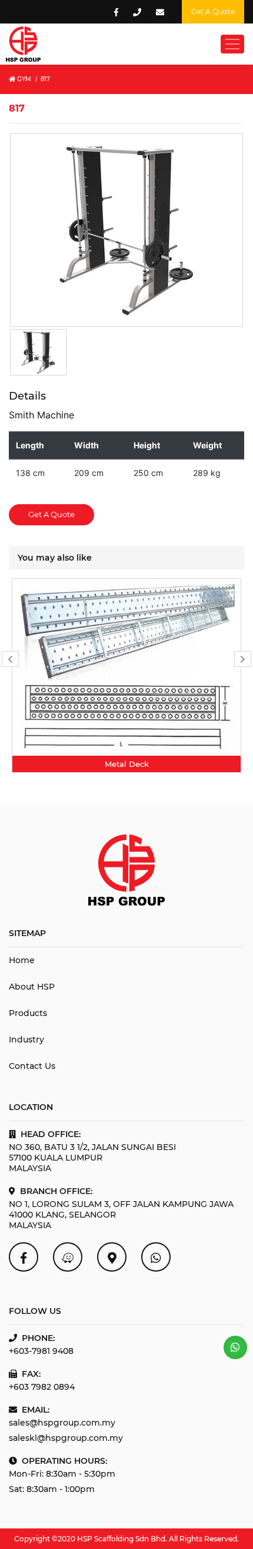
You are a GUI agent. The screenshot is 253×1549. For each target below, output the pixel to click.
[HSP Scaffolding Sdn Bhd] (23, 1257)
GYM (23, 79)
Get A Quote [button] (213, 11)
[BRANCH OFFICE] (111, 1257)
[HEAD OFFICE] (67, 1257)
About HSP (32, 986)
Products (28, 1013)
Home (22, 960)
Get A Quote (51, 514)
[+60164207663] (235, 1347)
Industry (26, 1039)
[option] (126, 675)
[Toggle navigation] (232, 44)
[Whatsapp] (156, 1257)
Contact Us (32, 1066)
